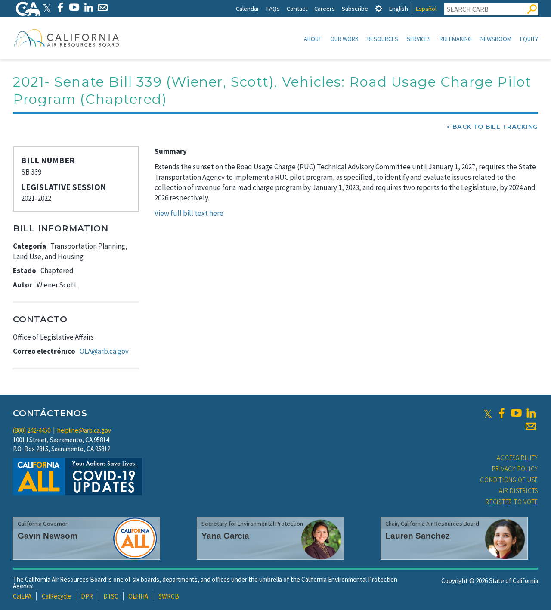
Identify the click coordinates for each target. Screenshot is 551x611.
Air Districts (518, 490)
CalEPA (22, 596)
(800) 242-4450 (31, 430)
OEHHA (138, 596)
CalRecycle (56, 596)
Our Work (344, 39)
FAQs (273, 8)
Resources (382, 39)
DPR (87, 596)
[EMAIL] (102, 7)
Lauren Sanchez (417, 535)
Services (419, 39)
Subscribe (355, 8)
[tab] (379, 8)
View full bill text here (189, 213)
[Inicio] (67, 37)
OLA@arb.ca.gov (104, 351)
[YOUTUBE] (74, 7)
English (398, 8)
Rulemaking (456, 39)
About (313, 39)
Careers (324, 8)
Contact (297, 8)
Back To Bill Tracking (495, 127)
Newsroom (495, 39)
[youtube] (516, 413)
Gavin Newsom (47, 535)
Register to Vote (512, 502)
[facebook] (501, 413)
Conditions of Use (509, 480)
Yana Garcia (225, 535)
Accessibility (517, 458)
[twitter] (487, 413)
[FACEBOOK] (60, 7)
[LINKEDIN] (88, 7)
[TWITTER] (47, 7)
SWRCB (168, 596)
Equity (529, 39)
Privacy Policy (515, 468)
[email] (530, 426)
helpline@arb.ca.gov (84, 430)
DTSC (110, 596)
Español (425, 8)
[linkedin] (530, 413)
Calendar (247, 8)
